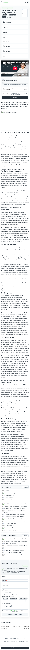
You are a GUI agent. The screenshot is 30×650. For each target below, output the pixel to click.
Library (15, 2)
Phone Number (5, 590)
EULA (26, 641)
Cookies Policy (22, 641)
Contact (21, 2)
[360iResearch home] (4, 2)
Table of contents (13, 598)
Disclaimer (14, 644)
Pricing (12, 600)
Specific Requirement (6, 603)
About (18, 2)
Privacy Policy (14, 610)
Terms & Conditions (8, 641)
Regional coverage (23, 598)
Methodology (5, 598)
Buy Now (15, 97)
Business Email (5, 585)
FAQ (25, 2)
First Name (4, 576)
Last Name (4, 580)
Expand (26, 487)
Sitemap (18, 644)
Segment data (6, 600)
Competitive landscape (20, 600)
